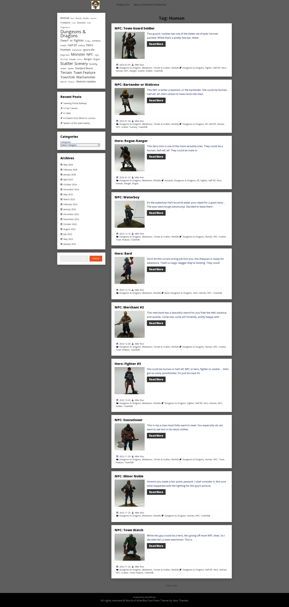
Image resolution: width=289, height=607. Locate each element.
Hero (223, 67)
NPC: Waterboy (127, 197)
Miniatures (147, 67)
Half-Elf (216, 67)
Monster (78, 54)
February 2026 (70, 169)
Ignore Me (89, 49)
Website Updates (86, 81)
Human (119, 70)
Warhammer (86, 77)
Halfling (81, 45)
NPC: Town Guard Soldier (135, 28)
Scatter (141, 70)
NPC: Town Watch (129, 530)
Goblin (63, 45)
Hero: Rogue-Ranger (131, 141)
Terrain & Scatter (161, 67)
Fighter (208, 67)
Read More (156, 44)
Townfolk (158, 70)
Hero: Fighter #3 (128, 364)
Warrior (63, 81)
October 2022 (70, 224)
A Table (67, 113)
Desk (89, 23)
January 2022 (69, 244)
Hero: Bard (123, 253)
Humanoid (76, 50)
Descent (81, 22)
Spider (71, 68)
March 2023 (69, 199)
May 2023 (68, 194)
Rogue (135, 183)
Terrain (66, 73)
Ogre (97, 55)
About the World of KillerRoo (150, 4)
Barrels (79, 18)
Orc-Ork (64, 59)
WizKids (175, 67)
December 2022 (71, 214)
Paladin (72, 59)
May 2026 (68, 164)
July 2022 (67, 234)
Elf (206, 124)
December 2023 (71, 189)
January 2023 (69, 209)
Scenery (133, 127)
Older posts (171, 585)
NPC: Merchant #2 (129, 307)
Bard (167, 292)
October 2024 (70, 184)
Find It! (96, 258)
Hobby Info (122, 4)
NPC (126, 70)
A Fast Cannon (70, 108)
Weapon (71, 82)
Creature (65, 22)
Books (86, 18)
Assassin (169, 180)
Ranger (133, 70)
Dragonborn (65, 27)
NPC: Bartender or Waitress (137, 84)
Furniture (96, 40)
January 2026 (69, 174)
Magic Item (65, 55)
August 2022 (69, 229)
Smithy (93, 64)
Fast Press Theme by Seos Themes (168, 600)
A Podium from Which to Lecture (79, 118)
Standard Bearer (84, 68)
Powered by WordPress (144, 597)
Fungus (87, 41)
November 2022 (71, 219)
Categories (65, 142)
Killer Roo (139, 64)
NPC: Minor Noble (129, 476)
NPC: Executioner (129, 420)
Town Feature (122, 239)
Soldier (149, 70)
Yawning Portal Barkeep (75, 103)
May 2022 (68, 239)
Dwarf (64, 40)
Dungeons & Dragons (130, 67)
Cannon (93, 18)
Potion (79, 59)
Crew (73, 23)
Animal (64, 18)
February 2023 (70, 204)
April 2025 (68, 179)
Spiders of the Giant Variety (76, 123)
